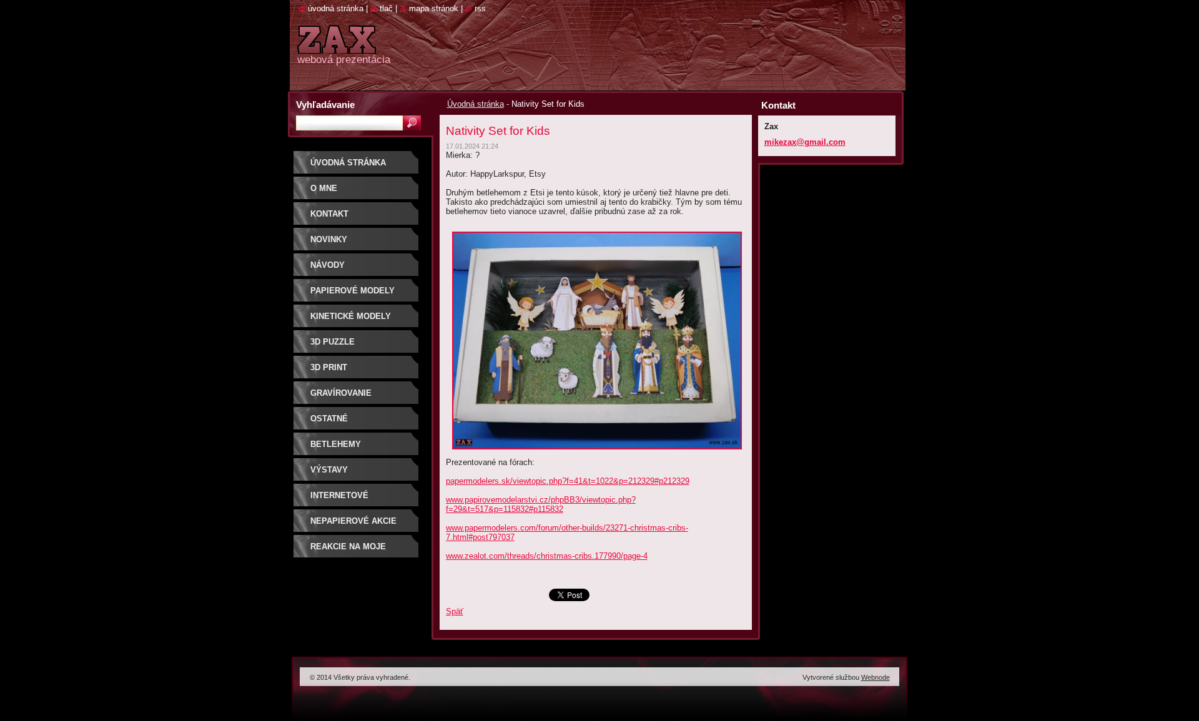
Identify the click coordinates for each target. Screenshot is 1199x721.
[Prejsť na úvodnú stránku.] (336, 46)
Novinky (328, 239)
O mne (323, 188)
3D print (328, 367)
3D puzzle (332, 341)
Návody (327, 265)
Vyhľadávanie (325, 104)
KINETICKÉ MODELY (350, 316)
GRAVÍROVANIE (341, 393)
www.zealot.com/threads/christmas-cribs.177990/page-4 (547, 556)
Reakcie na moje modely (348, 551)
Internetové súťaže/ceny (339, 500)
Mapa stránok (433, 8)
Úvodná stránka (475, 104)
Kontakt (329, 213)
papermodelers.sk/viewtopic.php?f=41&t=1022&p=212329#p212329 (567, 481)
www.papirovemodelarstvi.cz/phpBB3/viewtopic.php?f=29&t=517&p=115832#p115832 (541, 504)
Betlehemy (335, 444)
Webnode (875, 677)
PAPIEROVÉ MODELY (352, 290)
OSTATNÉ (329, 418)
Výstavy (329, 469)
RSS (480, 8)
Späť (454, 611)
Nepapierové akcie (353, 521)
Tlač (386, 8)
